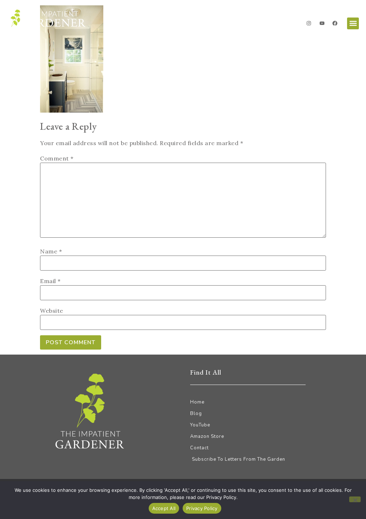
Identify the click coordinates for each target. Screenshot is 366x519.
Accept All (164, 508)
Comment (57, 158)
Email (50, 281)
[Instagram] (309, 23)
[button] (353, 23)
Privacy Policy (202, 508)
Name (51, 251)
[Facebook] (335, 23)
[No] (355, 499)
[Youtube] (322, 23)
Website (51, 310)
